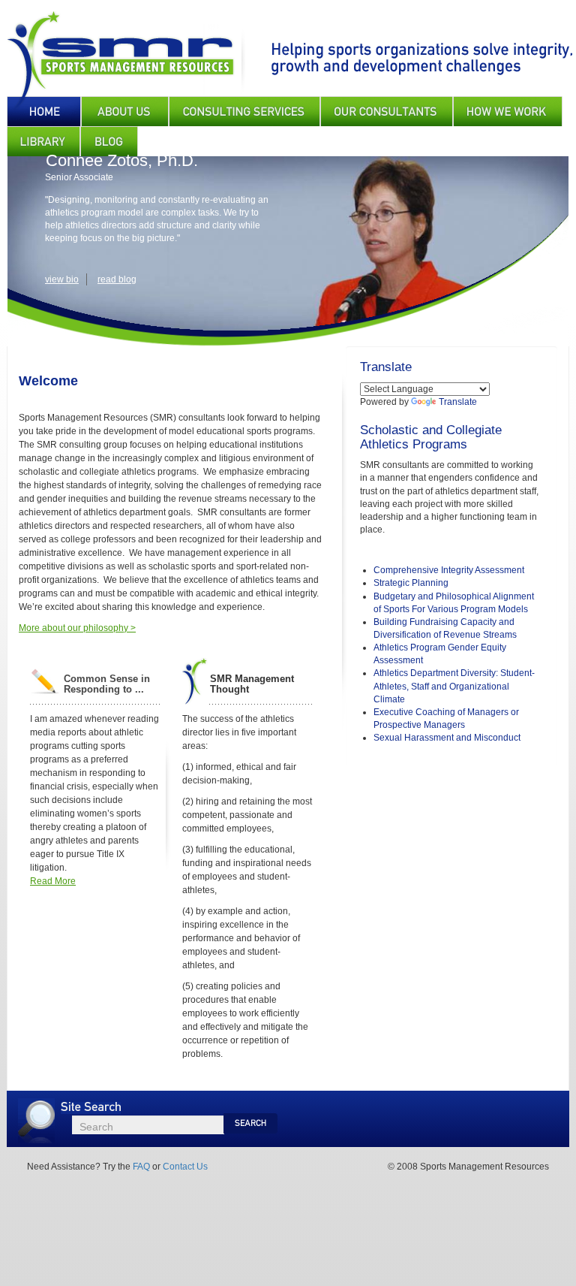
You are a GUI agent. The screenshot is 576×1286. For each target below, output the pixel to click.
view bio (62, 279)
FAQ (141, 1166)
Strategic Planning (411, 583)
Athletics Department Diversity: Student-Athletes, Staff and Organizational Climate (454, 686)
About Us (125, 111)
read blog (117, 279)
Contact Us (185, 1166)
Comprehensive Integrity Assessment (449, 570)
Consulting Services (244, 111)
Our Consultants (386, 111)
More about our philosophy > (77, 628)
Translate (458, 402)
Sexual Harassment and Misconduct (447, 737)
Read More (53, 881)
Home (44, 111)
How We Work (507, 111)
